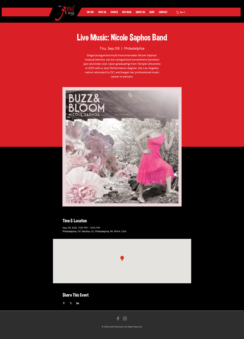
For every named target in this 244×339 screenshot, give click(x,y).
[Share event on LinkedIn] (77, 303)
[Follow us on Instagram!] (124, 318)
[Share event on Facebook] (64, 303)
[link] (182, 12)
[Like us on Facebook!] (118, 318)
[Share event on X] (70, 303)
